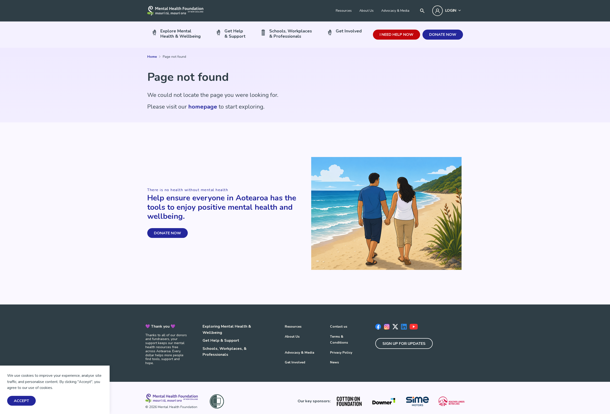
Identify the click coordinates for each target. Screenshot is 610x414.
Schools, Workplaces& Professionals (290, 33)
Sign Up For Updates (404, 343)
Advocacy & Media (395, 10)
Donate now (442, 34)
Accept (21, 401)
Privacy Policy (341, 352)
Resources (344, 10)
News (334, 362)
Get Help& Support (234, 33)
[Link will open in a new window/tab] (349, 401)
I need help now (396, 34)
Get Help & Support (221, 340)
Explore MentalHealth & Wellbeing (180, 33)
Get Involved (349, 31)
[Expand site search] (422, 11)
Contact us (338, 326)
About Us (366, 10)
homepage (202, 106)
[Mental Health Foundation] (175, 11)
